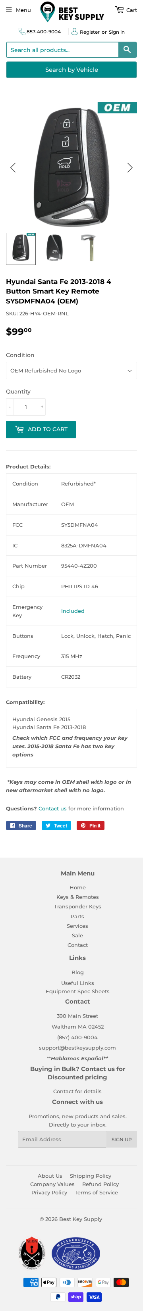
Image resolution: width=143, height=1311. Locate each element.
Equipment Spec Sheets (78, 991)
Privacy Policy (49, 1192)
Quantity (18, 391)
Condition (20, 355)
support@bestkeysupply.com (77, 1047)
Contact (78, 945)
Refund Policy (100, 1184)
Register (90, 32)
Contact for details (77, 1091)
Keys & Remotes (77, 897)
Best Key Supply (80, 1219)
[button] (130, 168)
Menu (23, 10)
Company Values (52, 1184)
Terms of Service (96, 1192)
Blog (78, 972)
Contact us (53, 808)
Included (73, 611)
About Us (50, 1176)
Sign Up (122, 1139)
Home (78, 887)
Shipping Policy (90, 1176)
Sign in (117, 32)
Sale (77, 935)
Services (77, 926)
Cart (131, 10)
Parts (77, 916)
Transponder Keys (77, 906)
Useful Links (77, 983)
